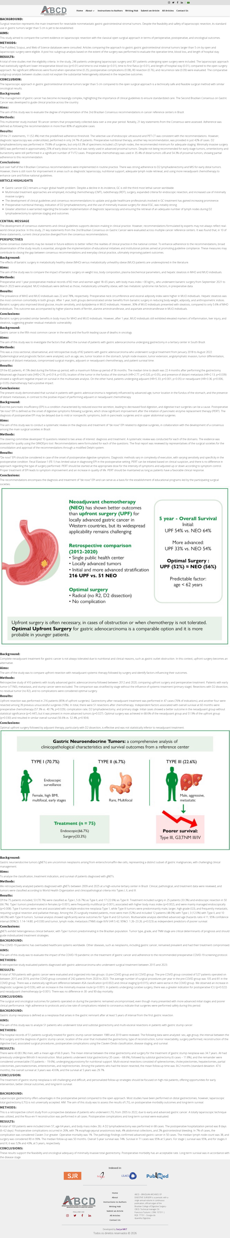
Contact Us (182, 10)
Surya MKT (121, 1229)
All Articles (168, 10)
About (89, 10)
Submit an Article (150, 10)
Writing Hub (131, 10)
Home (80, 10)
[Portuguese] (188, 2)
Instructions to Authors (110, 10)
